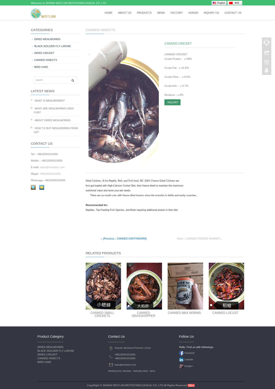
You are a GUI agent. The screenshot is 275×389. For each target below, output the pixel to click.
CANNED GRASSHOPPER (143, 314)
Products (144, 12)
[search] (72, 80)
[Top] (266, 71)
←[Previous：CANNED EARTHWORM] (124, 238)
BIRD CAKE (41, 66)
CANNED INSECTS (100, 30)
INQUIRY (172, 102)
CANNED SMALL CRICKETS (102, 314)
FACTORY (176, 12)
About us (124, 12)
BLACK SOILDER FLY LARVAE (52, 46)
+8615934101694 (50, 173)
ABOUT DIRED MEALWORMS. (52, 120)
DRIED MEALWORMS (47, 39)
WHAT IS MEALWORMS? (49, 100)
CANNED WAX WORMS (184, 312)
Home (108, 12)
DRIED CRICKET (44, 53)
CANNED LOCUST (225, 312)
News (161, 12)
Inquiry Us (211, 12)
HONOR (193, 12)
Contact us (232, 12)
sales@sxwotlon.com (52, 167)
